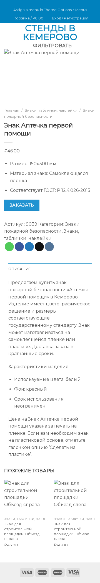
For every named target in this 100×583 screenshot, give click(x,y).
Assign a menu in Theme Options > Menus (50, 10)
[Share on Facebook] (19, 247)
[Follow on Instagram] (43, 3)
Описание (19, 269)
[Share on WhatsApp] (9, 247)
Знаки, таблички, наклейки (51, 110)
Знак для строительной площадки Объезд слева (71, 531)
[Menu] (7, 32)
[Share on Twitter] (29, 247)
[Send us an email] (49, 3)
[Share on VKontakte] (49, 247)
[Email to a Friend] (39, 247)
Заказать (22, 205)
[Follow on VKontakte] (54, 3)
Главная (11, 110)
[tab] (50, 269)
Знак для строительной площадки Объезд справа (21, 531)
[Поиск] (94, 32)
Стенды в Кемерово (50, 32)
